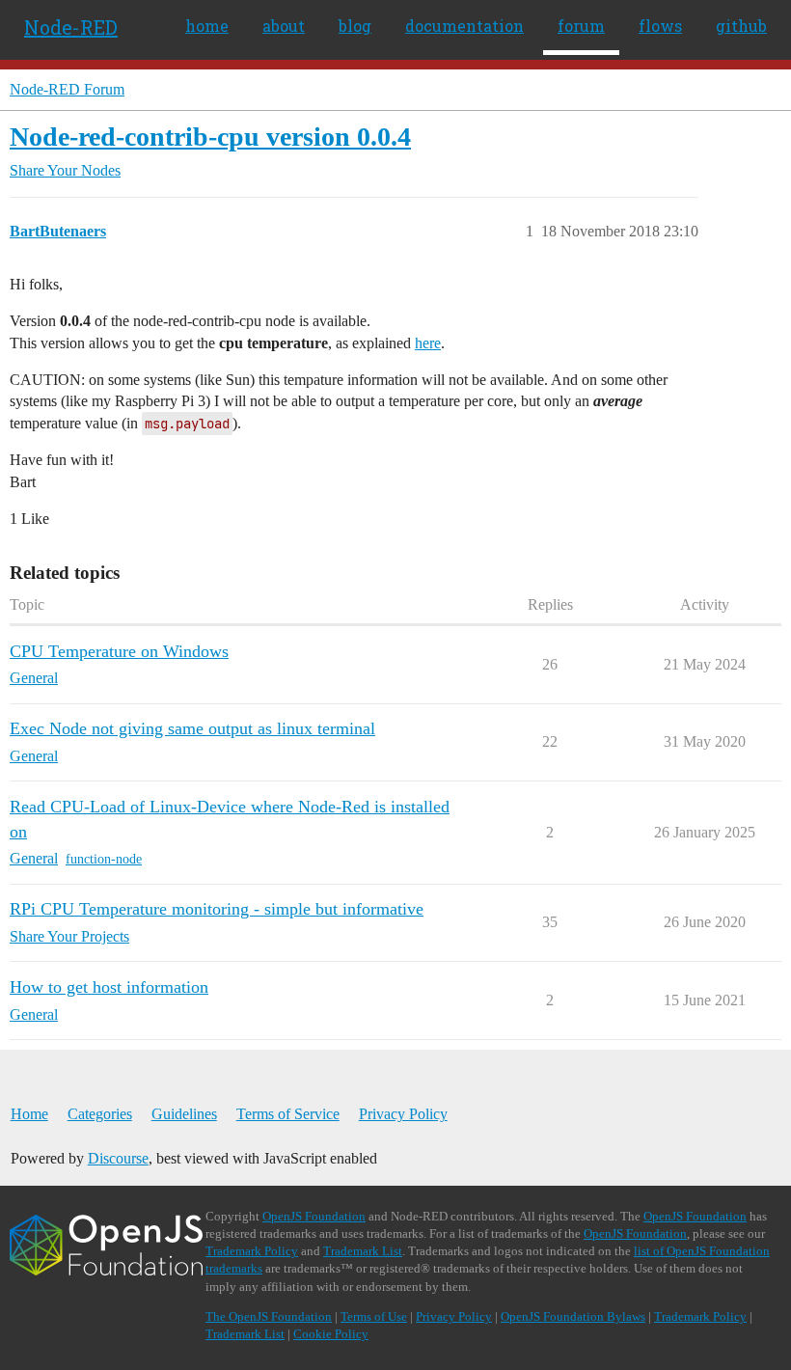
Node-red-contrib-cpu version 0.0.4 (210, 136)
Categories (100, 1114)
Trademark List (362, 1251)
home (207, 25)
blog (355, 25)
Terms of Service (288, 1114)
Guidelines (184, 1114)
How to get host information (109, 987)
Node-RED (71, 27)
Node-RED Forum (67, 89)
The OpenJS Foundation (268, 1316)
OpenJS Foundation (314, 1216)
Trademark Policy (251, 1251)
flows (660, 25)
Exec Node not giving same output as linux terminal (192, 728)
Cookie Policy (330, 1334)
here (428, 343)
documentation (464, 25)
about (283, 25)
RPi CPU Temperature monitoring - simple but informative (216, 908)
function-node (104, 859)
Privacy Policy (403, 1114)
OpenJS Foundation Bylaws (573, 1316)
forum (581, 25)
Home (29, 1114)
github (741, 25)
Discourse (118, 1158)
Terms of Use (374, 1316)
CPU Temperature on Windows (119, 651)
